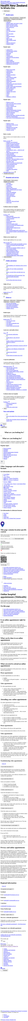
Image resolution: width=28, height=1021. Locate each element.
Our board (8, 322)
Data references (9, 382)
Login (3, 425)
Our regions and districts (11, 305)
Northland (8, 191)
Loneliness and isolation (11, 169)
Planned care (9, 229)
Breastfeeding (9, 157)
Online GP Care (7, 292)
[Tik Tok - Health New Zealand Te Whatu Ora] (1, 1007)
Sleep (7, 95)
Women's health (9, 44)
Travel (7, 94)
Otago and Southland (11, 192)
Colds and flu (9, 49)
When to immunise (10, 112)
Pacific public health (11, 87)
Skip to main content (5, 1)
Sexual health (9, 90)
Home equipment (10, 61)
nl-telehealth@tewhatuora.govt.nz (11, 894)
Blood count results (10, 69)
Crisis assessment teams (11, 164)
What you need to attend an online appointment (14, 570)
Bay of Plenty (9, 184)
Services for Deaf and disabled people (14, 225)
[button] (3, 763)
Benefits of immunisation (12, 116)
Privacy (5, 1014)
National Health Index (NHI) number (14, 255)
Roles (7, 405)
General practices (10, 218)
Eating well (8, 82)
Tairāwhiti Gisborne (10, 196)
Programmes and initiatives (12, 304)
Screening (8, 148)
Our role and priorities (11, 303)
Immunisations (7, 19)
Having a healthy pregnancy (12, 144)
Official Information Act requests (13, 387)
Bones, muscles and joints (12, 26)
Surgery (8, 58)
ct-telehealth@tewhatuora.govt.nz (8, 906)
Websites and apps (7, 961)
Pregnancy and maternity (17, 19)
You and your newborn (11, 160)
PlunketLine (6, 590)
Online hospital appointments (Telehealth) (12, 589)
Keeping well (22, 17)
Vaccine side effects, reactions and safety (15, 115)
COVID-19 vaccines (11, 128)
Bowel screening (10, 105)
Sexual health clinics (11, 221)
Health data (6, 301)
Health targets (6, 319)
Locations (5, 963)
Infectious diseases (10, 36)
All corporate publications (12, 334)
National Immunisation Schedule (13, 110)
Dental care (8, 80)
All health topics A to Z (8, 172)
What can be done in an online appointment (13, 568)
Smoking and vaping (11, 91)
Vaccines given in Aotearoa (12, 111)
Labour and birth (10, 153)
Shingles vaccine (10, 130)
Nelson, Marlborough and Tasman (14, 189)
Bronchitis (8, 53)
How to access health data (12, 370)
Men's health (9, 39)
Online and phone (7, 257)
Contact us (12, 301)
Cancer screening (10, 78)
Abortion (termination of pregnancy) (14, 156)
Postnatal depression (11, 155)
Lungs (7, 37)
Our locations (9, 404)
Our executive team (10, 320)
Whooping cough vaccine (12, 124)
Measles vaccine (10, 102)
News (4, 333)
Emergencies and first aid (12, 64)
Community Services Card (12, 253)
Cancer (8, 28)
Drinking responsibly (11, 81)
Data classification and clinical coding (14, 378)
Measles (8, 54)
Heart (7, 35)
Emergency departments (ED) (13, 217)
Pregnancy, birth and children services (14, 159)
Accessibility (6, 1016)
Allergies (8, 22)
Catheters (8, 76)
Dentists (8, 220)
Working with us (10, 308)
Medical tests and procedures (12, 62)
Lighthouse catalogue (11, 374)
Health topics (6, 11)
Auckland (8, 183)
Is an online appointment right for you (12, 567)
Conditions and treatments (9, 950)
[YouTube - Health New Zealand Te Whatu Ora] (1, 1005)
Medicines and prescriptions (12, 57)
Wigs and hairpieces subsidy (12, 251)
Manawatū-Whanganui (11, 188)
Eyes (7, 32)
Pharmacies (8, 222)
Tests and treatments (14, 17)
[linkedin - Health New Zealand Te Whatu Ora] (1, 976)
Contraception (9, 107)
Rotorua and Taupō (10, 193)
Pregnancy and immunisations (13, 147)
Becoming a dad (10, 161)
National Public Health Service (13, 227)
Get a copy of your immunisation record (15, 117)
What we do (6, 300)
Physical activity (10, 89)
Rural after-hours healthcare (9, 588)
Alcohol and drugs (10, 165)
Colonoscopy (9, 71)
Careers (14, 2)
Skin (7, 41)
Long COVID (9, 52)
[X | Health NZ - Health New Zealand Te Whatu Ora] (1, 1009)
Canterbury (8, 185)
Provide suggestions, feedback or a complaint (16, 389)
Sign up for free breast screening (13, 103)
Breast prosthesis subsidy (12, 250)
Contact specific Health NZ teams (14, 384)
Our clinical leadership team (12, 323)
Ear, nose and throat (10, 31)
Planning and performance (12, 307)
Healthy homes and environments (13, 86)
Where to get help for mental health (14, 162)
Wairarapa (8, 200)
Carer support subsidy (11, 249)
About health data (10, 369)
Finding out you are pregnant (12, 143)
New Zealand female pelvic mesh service (15, 230)
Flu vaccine (9, 126)
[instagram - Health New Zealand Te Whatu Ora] (1, 974)
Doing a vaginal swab (11, 106)
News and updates (7, 954)
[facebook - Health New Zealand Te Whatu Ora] (1, 972)
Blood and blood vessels (11, 24)
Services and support (8, 965)
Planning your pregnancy (12, 142)
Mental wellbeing (7, 20)
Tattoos (8, 92)
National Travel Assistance (12, 254)
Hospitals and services (8, 173)
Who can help (6, 242)
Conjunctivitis (9, 56)
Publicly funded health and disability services (16, 244)
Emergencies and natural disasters (14, 83)
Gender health (9, 85)
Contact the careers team (11, 407)
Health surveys (9, 373)
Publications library (21, 300)
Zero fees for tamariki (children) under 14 (15, 247)
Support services (10, 226)
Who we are (12, 300)
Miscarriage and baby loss (12, 152)
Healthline (5, 585)
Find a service (14, 180)
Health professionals (20, 2)
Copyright (5, 1017)
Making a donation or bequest (13, 388)
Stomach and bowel (10, 42)
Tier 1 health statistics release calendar (14, 371)
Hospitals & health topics (6, 2)
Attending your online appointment (11, 571)
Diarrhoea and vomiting (11, 51)
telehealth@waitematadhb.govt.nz (11, 900)
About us (6, 293)
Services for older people (12, 223)
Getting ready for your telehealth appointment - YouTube (11, 935)
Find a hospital (7, 180)
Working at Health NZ (11, 403)
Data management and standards (13, 376)
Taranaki (8, 197)
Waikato (8, 198)
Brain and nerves (10, 27)
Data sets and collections (11, 367)
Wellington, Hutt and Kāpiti (12, 201)
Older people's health (11, 40)
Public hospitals (9, 216)
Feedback (5, 214)
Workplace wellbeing (11, 96)
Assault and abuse (10, 166)
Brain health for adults (11, 77)
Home (4, 576)
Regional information (8, 573)
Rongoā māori (9, 60)
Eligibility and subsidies (9, 181)
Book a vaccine (9, 114)
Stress (7, 170)
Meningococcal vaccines (11, 127)
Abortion (8, 73)
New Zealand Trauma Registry (13, 375)
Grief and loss (9, 168)
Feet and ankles (9, 33)
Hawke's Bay (9, 187)
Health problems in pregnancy (13, 146)
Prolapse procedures (10, 74)
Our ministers (9, 324)
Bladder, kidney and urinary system (14, 23)
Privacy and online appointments (10, 572)
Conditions (6, 17)
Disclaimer (5, 964)
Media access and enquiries (12, 385)
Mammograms (9, 72)
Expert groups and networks (12, 326)
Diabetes (8, 30)
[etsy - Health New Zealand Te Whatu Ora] (14, 1003)
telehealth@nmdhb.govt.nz (10, 911)
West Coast (8, 202)
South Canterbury (10, 194)
